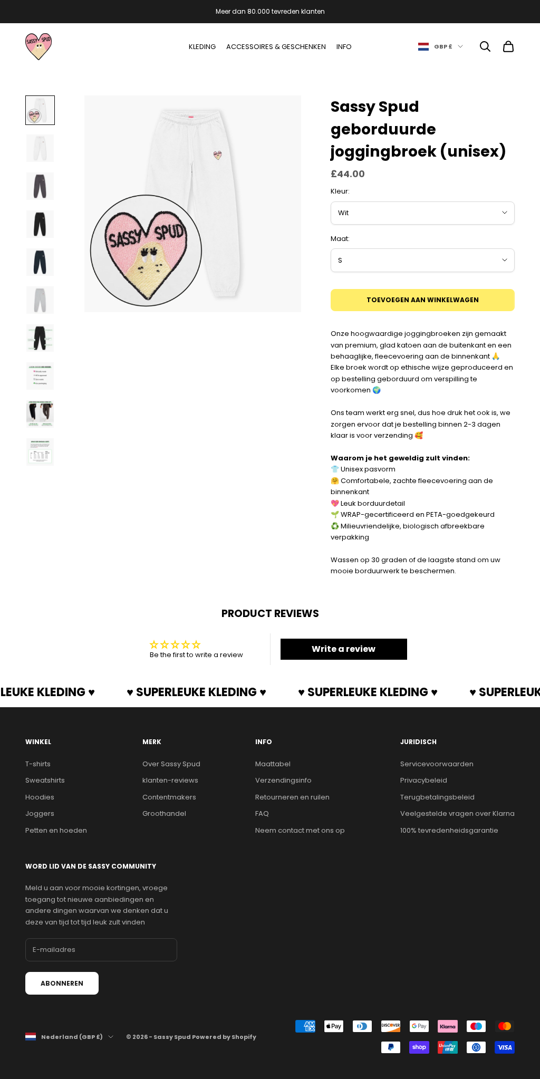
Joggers (39, 813)
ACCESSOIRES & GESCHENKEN (276, 47)
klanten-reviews (170, 780)
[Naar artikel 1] (40, 110)
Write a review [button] (343, 649)
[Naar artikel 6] (40, 300)
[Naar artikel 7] (40, 338)
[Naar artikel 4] (40, 224)
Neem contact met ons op (300, 830)
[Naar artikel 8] (40, 376)
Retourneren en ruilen (292, 797)
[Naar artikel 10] (40, 452)
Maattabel (273, 764)
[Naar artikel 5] (40, 262)
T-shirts (38, 764)
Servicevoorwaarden (437, 764)
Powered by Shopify (224, 1037)
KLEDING (202, 47)
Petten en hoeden (56, 830)
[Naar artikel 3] (40, 186)
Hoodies (39, 797)
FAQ (262, 813)
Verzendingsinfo (283, 780)
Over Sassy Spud (171, 764)
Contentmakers (169, 797)
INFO (344, 47)
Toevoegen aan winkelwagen (423, 299)
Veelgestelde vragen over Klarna (457, 813)
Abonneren (62, 983)
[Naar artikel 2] (40, 148)
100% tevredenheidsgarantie (449, 830)
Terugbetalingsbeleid (437, 797)
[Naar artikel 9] (40, 414)
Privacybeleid (423, 780)
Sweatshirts (45, 780)
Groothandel (164, 813)
